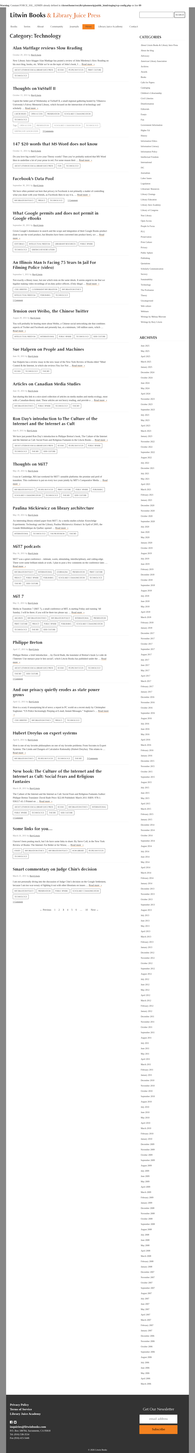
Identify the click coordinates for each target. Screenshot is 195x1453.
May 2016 (145, 734)
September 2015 (148, 777)
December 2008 (147, 1208)
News (88, 27)
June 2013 (145, 921)
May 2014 (145, 862)
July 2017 (145, 660)
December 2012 (147, 953)
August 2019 (146, 553)
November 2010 (148, 1086)
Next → (95, 909)
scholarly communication (67, 126)
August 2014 (146, 846)
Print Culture (94, 70)
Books (61, 70)
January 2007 (146, 1330)
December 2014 (147, 825)
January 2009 (146, 1203)
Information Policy (24, 201)
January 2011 (146, 1075)
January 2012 (146, 1011)
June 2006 (145, 1368)
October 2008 (146, 1219)
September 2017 (148, 649)
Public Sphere (86, 244)
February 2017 (147, 686)
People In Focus (76, 70)
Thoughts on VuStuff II (34, 89)
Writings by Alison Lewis (26, 131)
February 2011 (147, 1070)
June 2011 (145, 1048)
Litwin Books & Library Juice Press (56, 16)
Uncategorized (147, 301)
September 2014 (148, 841)
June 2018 (145, 601)
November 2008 (148, 1213)
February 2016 (147, 750)
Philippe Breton (27, 643)
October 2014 (146, 835)
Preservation (53, 114)
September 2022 (148, 452)
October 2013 (146, 899)
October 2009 (146, 1155)
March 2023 (146, 431)
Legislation (145, 184)
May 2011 (145, 1054)
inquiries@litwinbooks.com (28, 1426)
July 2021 (145, 473)
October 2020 (146, 516)
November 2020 (148, 511)
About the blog (147, 50)
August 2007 (146, 1293)
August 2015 (146, 782)
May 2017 (145, 670)
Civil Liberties (20, 290)
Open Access (37, 114)
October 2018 (146, 580)
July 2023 (145, 415)
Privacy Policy (19, 1404)
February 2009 (147, 1197)
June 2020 (145, 532)
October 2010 (146, 1091)
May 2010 (145, 1118)
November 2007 (148, 1277)
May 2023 (145, 420)
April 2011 (145, 1059)
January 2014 (146, 883)
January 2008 (146, 1267)
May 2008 (145, 1245)
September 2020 (148, 521)
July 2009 (145, 1171)
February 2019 (147, 569)
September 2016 (148, 713)
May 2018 (145, 607)
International (47, 337)
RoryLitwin (36, 55)
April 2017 (145, 676)
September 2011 (148, 1032)
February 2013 (147, 942)
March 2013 (146, 937)
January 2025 (146, 367)
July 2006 (145, 1362)
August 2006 (146, 1357)
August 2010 (146, 1102)
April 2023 (145, 426)
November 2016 (148, 702)
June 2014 (145, 857)
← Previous (45, 909)
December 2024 (147, 372)
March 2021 (146, 489)
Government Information (44, 290)
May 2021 (145, 479)
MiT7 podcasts (27, 547)
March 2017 (146, 681)
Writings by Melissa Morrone (153, 317)
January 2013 (146, 947)
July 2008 (145, 1235)
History (144, 136)
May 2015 (145, 798)
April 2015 (145, 803)
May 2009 (145, 1181)
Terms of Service (21, 1409)
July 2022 (145, 463)
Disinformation (147, 104)
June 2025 (145, 346)
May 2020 (145, 537)
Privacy (41, 201)
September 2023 (148, 410)
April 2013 (145, 931)
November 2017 (148, 638)
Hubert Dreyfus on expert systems (45, 733)
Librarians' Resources (65, 244)
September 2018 (148, 585)
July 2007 (145, 1299)
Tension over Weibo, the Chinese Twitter (51, 311)
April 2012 (145, 995)
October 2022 (146, 447)
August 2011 (146, 1038)
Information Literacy (150, 146)
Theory (46, 371)
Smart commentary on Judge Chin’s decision (55, 869)
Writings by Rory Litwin (43, 250)
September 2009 (148, 1160)
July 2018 (145, 596)
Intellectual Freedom (39, 244)
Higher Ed (145, 130)
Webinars (145, 311)
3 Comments (48, 131)
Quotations (145, 263)
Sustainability (146, 279)
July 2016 (145, 724)
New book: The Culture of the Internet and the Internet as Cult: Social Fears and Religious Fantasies (57, 776)
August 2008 (146, 1229)
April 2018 (145, 612)
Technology (20, 76)
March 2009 (146, 1192)
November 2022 (148, 441)
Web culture (99, 337)
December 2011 (147, 1016)
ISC (142, 168)
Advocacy (145, 56)
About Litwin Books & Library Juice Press (33, 70)
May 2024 (145, 388)
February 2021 (147, 495)
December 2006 (147, 1336)
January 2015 (146, 819)
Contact (133, 27)
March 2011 (146, 1064)
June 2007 (145, 1304)
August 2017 (146, 654)
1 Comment (73, 200)
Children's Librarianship (151, 93)
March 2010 (146, 1128)
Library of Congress (149, 210)
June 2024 (145, 383)
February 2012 (147, 1006)
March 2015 (146, 809)
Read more (88, 64)
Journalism (62, 572)
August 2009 (146, 1165)
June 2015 (145, 793)
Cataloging (145, 88)
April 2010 (145, 1123)
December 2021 (147, 468)
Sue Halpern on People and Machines (48, 350)
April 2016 (145, 740)
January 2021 (146, 500)
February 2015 (147, 814)
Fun (59, 166)
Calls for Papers (147, 82)
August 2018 (146, 591)
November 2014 (148, 830)
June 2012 (145, 984)
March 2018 (146, 617)
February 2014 (147, 878)
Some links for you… (32, 829)
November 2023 (148, 399)
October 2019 (146, 548)
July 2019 (145, 559)
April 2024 (145, 394)
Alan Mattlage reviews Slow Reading (47, 48)
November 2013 (148, 894)
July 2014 (145, 851)
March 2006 (146, 1384)
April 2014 (145, 867)
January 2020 (146, 543)
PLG (143, 231)
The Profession (57, 534)
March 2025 (146, 362)
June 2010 (145, 1112)
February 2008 (147, 1261)
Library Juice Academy (110, 27)
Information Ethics (71, 290)
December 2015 (147, 761)
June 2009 (145, 1176)
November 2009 (148, 1149)
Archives (18, 618)
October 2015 (146, 772)
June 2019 (145, 564)
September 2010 (148, 1096)
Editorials (19, 244)
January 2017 (146, 692)
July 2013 (145, 915)
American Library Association (154, 61)
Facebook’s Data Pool (33, 179)
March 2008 (146, 1256)
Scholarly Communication (77, 114)
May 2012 (145, 990)
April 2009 (145, 1187)
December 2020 (147, 505)
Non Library (78, 851)
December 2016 (147, 697)
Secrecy (144, 274)
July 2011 (145, 1043)
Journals (74, 27)
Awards (144, 72)
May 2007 (145, 1309)
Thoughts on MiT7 (30, 464)
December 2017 (147, 633)
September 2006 (148, 1352)
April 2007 (145, 1315)
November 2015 (148, 766)
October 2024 (146, 378)
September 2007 (148, 1288)
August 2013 (146, 910)
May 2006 (145, 1373)
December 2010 (147, 1080)
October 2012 (146, 963)
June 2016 (145, 729)
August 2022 (146, 457)
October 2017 (146, 644)
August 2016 (146, 718)
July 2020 (145, 527)
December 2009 (147, 1144)
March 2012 (146, 1000)
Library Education (149, 199)
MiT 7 (18, 597)
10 (86, 909)
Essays (17, 851)
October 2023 (146, 404)
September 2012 (148, 969)
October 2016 (146, 708)
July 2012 (145, 979)
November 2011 (147, 1022)
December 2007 (147, 1272)
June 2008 (145, 1240)
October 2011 (146, 1027)
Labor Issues (20, 114)
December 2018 (147, 575)
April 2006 (145, 1378)
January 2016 (146, 756)
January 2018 (146, 628)
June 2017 (145, 665)
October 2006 (146, 1346)
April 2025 (145, 356)
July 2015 (145, 788)
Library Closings (148, 194)
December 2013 (147, 889)
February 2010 (147, 1134)
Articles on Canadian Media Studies (47, 384)
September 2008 (148, 1224)
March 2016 (146, 745)
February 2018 (147, 622)
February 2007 (147, 1325)
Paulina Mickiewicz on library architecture (53, 508)
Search (180, 15)
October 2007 (146, 1283)
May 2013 (145, 926)
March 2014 (146, 873)
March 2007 (146, 1320)
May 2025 (145, 351)
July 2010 (145, 1107)
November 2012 (148, 958)
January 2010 (146, 1139)
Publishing (45, 295)
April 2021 (145, 484)
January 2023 (146, 436)
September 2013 (148, 905)
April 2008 (145, 1251)
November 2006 (148, 1341)
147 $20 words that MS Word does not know (55, 144)
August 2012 (146, 974)
